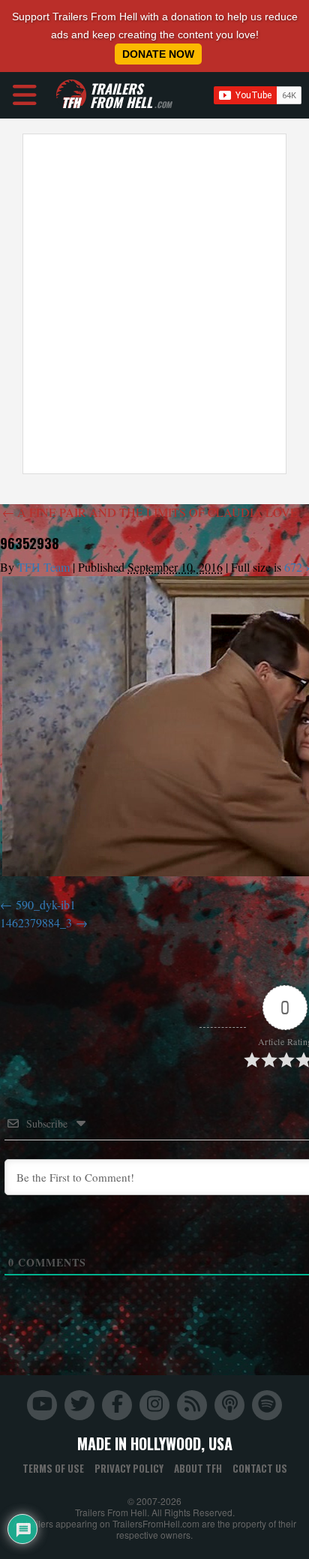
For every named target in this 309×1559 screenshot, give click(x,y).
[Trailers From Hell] (71, 95)
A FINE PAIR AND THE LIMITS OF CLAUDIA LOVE (150, 512)
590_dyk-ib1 (46, 904)
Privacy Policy (129, 1468)
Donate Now (158, 54)
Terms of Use (53, 1468)
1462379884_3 (36, 922)
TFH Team (43, 567)
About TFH (198, 1468)
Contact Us (259, 1468)
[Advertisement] (154, 303)
